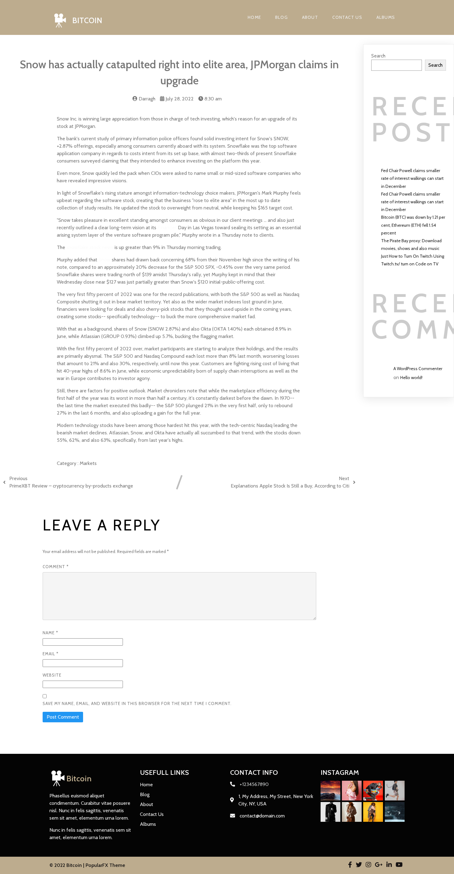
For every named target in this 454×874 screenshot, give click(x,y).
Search (378, 56)
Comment (56, 566)
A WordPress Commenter (417, 368)
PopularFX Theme (105, 865)
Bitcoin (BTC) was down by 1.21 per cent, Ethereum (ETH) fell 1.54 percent (413, 224)
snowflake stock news (89, 247)
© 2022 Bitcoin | (67, 865)
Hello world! (411, 377)
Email (50, 653)
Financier (167, 227)
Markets (88, 463)
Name (50, 632)
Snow (105, 260)
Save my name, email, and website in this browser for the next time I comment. (137, 703)
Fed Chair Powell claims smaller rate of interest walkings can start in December (412, 178)
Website (52, 675)
